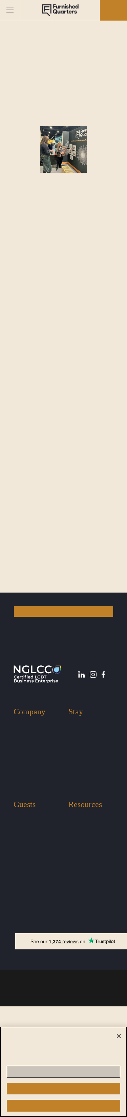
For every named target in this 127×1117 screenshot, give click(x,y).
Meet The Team (30, 734)
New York (78, 723)
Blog (73, 816)
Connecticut (81, 764)
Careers (21, 764)
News (74, 826)
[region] (63, 1072)
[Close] (118, 1036)
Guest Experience (32, 816)
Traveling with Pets (34, 826)
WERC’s (48, 222)
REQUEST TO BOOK (63, 611)
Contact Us (25, 753)
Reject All (63, 1088)
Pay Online (80, 846)
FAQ (73, 836)
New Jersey (80, 734)
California (78, 753)
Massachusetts (83, 743)
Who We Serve (29, 743)
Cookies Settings (63, 1071)
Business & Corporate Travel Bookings (86, 779)
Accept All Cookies (63, 1105)
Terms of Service (42, 983)
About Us (24, 723)
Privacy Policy (87, 983)
